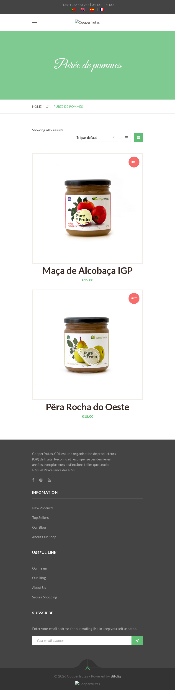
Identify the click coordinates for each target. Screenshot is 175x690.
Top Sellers (40, 517)
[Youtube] (49, 480)
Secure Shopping (44, 597)
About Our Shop (44, 537)
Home (37, 106)
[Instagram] (41, 480)
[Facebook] (33, 480)
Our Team (39, 568)
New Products (43, 508)
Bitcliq (116, 676)
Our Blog (39, 527)
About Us (39, 587)
